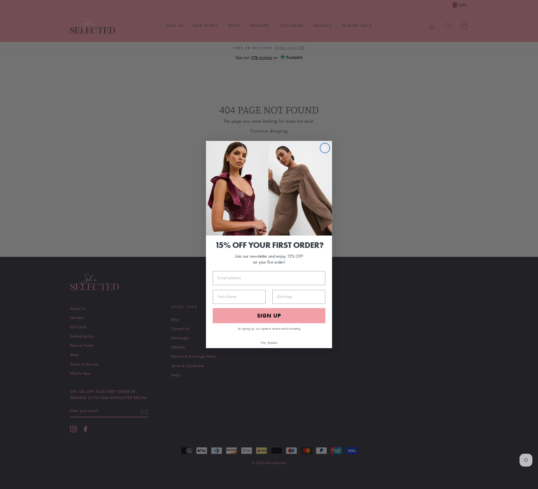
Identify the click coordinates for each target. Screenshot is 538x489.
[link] (269, 188)
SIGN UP (269, 315)
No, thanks (269, 342)
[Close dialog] (325, 148)
